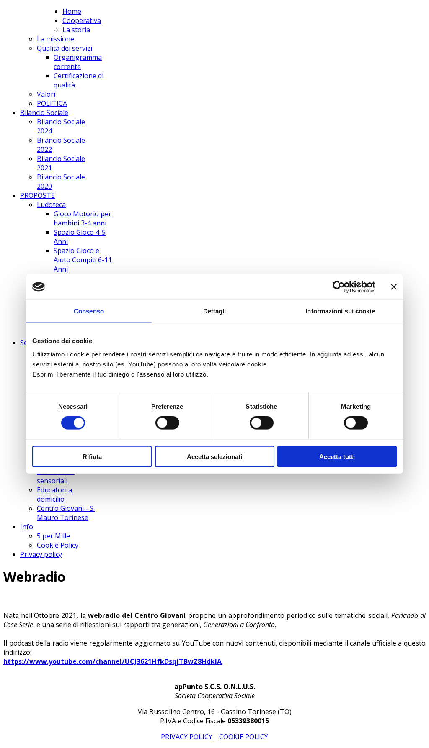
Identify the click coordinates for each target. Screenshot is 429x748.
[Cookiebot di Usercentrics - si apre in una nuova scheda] (338, 287)
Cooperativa (81, 20)
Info (26, 526)
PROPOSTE (37, 195)
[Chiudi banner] (394, 287)
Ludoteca (51, 204)
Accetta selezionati (214, 456)
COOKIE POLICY (243, 736)
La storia (76, 29)
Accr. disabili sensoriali (56, 476)
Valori (46, 94)
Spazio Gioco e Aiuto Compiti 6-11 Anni (83, 260)
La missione (55, 39)
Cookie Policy (57, 545)
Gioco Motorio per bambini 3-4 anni (82, 218)
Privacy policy (41, 554)
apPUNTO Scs (32, 14)
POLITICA (52, 103)
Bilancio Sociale (44, 112)
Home (71, 11)
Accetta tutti (337, 456)
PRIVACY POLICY (186, 736)
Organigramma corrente (78, 62)
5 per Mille (53, 536)
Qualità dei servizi (64, 48)
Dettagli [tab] (214, 311)
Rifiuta (92, 456)
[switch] (167, 423)
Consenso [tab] (89, 311)
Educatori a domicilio (54, 494)
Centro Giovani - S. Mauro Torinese (66, 513)
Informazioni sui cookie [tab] (340, 311)
